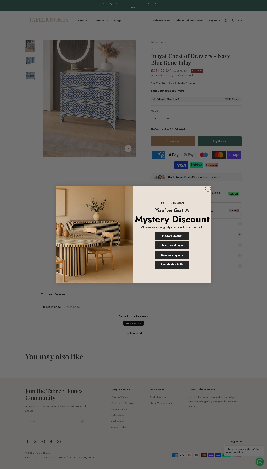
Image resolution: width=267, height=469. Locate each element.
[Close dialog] (208, 188)
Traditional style (172, 245)
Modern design (172, 236)
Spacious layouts (172, 255)
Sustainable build (172, 265)
